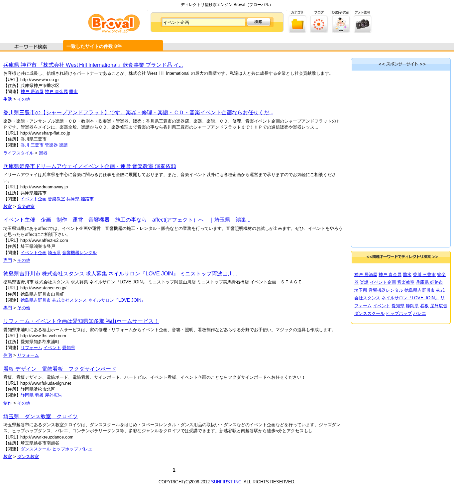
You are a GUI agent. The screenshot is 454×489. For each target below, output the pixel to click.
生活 (7, 99)
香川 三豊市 (32, 145)
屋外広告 (53, 395)
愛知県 (68, 347)
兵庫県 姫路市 (80, 198)
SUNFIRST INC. (227, 481)
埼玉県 (54, 252)
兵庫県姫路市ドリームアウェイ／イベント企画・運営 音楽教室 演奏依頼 (89, 166)
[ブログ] (319, 31)
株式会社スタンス (69, 300)
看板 (39, 395)
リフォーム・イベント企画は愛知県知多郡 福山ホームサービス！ (81, 321)
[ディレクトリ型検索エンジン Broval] (114, 31)
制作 (7, 403)
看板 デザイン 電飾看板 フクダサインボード (59, 369)
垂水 (73, 91)
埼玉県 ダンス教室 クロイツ (40, 416)
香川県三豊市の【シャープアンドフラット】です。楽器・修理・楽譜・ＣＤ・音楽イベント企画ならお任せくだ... (138, 112)
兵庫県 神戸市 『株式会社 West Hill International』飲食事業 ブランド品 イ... (93, 65)
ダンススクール (36, 448)
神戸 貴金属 (56, 91)
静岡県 (27, 395)
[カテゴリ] (297, 31)
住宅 (7, 355)
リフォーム (31, 347)
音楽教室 (56, 198)
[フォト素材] (362, 31)
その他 (23, 99)
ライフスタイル (18, 152)
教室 (7, 206)
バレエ (85, 448)
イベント (52, 347)
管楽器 (51, 145)
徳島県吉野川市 (36, 300)
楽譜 (63, 145)
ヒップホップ (65, 448)
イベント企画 (34, 198)
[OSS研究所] (341, 31)
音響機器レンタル (79, 252)
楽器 (43, 152)
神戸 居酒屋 (32, 91)
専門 (7, 260)
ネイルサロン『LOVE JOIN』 (117, 300)
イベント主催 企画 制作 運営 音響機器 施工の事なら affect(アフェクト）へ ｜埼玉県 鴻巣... (126, 220)
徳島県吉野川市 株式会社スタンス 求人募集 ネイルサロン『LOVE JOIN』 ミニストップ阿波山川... (120, 273)
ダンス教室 (28, 456)
